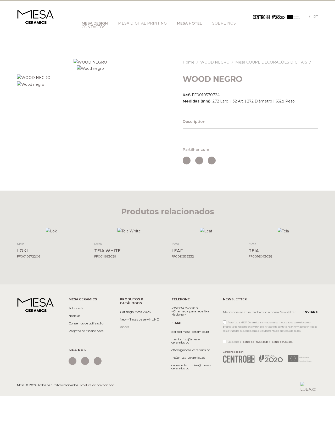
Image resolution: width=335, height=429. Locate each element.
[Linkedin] (98, 361)
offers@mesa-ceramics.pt (190, 350)
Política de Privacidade (255, 341)
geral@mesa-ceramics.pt (190, 331)
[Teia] (283, 230)
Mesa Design (95, 23)
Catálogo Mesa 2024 (135, 311)
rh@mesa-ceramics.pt (188, 357)
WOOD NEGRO (215, 62)
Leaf (177, 250)
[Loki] (51, 230)
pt (315, 17)
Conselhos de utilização (86, 323)
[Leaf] (206, 230)
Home (188, 62)
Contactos (93, 27)
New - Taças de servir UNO (139, 319)
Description (194, 121)
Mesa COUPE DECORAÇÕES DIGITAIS (271, 62)
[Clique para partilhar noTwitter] (199, 160)
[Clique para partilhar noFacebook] (187, 160)
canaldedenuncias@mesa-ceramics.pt (191, 367)
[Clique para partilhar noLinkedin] (212, 160)
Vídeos (124, 327)
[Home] (35, 304)
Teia (254, 250)
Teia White (107, 250)
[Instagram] (72, 361)
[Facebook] (85, 361)
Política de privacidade (97, 385)
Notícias (74, 315)
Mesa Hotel (189, 23)
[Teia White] (128, 230)
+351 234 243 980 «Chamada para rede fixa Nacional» (190, 311)
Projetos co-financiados (86, 331)
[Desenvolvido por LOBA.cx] (309, 387)
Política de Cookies (281, 341)
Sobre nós (224, 23)
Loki (22, 250)
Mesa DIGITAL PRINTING (142, 23)
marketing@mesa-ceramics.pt (185, 341)
